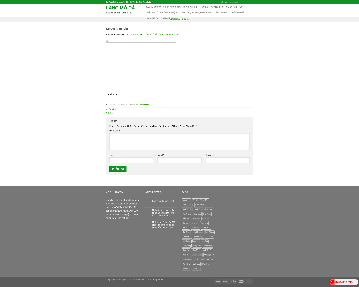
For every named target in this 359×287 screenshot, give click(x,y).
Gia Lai (185, 223)
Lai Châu (186, 241)
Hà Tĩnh (185, 227)
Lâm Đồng (186, 246)
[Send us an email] (249, 2)
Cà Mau (205, 218)
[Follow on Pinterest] (252, 2)
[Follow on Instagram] (244, 2)
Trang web (211, 155)
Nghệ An (185, 250)
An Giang (186, 200)
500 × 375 (136, 34)
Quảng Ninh (199, 259)
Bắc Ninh (207, 214)
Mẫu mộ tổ (152, 13)
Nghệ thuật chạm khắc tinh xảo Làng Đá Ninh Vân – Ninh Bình (163, 213)
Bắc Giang (186, 214)
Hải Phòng (198, 232)
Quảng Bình (197, 255)
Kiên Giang (198, 237)
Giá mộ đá (234, 2)
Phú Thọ (185, 255)
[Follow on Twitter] (246, 2)
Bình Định (198, 209)
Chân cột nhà (168, 18)
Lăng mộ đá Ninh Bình (163, 201)
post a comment (142, 105)
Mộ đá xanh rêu (234, 7)
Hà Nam (204, 223)
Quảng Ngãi (187, 259)
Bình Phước (200, 205)
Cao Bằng (196, 218)
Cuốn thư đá (237, 13)
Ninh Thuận (207, 250)
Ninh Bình (196, 250)
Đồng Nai (186, 268)
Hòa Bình (195, 227)
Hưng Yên (206, 227)
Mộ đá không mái (172, 7)
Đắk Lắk (196, 264)
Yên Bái (210, 259)
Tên (111, 155)
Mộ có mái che (190, 7)
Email (160, 155)
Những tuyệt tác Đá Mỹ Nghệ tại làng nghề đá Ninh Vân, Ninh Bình (163, 225)
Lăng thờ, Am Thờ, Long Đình (195, 13)
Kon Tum (209, 237)
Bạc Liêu (208, 209)
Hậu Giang (209, 232)
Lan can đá (153, 18)
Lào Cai (205, 241)
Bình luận (114, 131)
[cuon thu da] (141, 66)
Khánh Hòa (186, 237)
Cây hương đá (153, 7)
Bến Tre (185, 218)
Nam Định (208, 246)
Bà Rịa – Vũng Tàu (200, 200)
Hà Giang (194, 223)
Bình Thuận (187, 209)
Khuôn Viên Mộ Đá (169, 13)
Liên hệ (224, 2)
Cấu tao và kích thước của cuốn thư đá (163, 34)
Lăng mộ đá (120, 8)
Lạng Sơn (197, 246)
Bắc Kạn (197, 214)
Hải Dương (186, 232)
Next (109, 113)
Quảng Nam (209, 255)
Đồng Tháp (197, 268)
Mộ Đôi (205, 7)
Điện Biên (186, 264)
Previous (112, 109)
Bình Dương (187, 205)
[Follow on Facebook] (241, 2)
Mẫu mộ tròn (217, 7)
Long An (195, 241)
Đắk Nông (206, 264)
